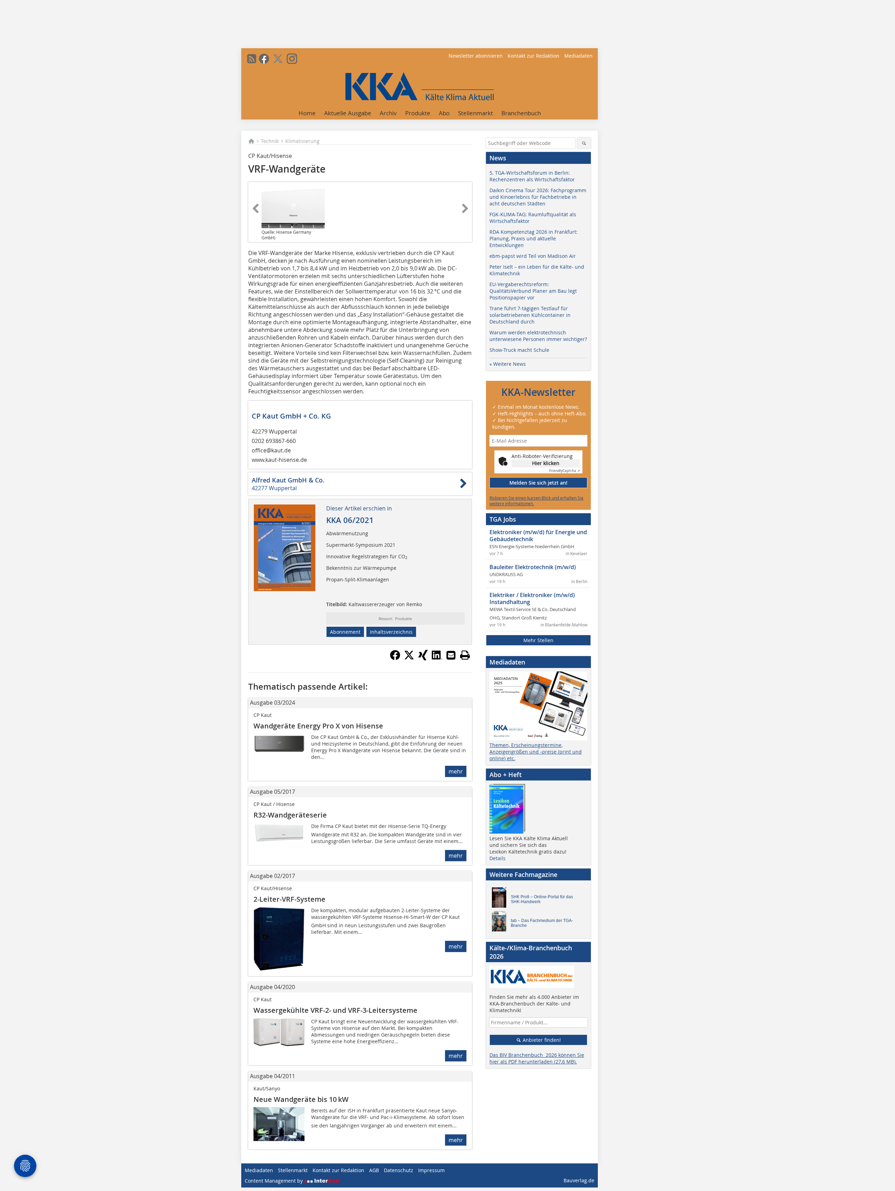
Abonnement (345, 632)
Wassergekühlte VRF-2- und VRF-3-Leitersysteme (335, 1010)
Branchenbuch (521, 113)
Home (307, 113)
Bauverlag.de (579, 1180)
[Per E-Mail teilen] (451, 655)
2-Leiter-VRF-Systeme (289, 899)
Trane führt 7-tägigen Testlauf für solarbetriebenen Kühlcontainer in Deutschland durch (530, 315)
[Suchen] (584, 143)
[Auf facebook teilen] (395, 658)
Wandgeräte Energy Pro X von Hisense (318, 726)
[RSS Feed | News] (251, 59)
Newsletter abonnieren (476, 55)
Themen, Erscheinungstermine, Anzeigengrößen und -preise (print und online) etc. (535, 752)
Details (497, 858)
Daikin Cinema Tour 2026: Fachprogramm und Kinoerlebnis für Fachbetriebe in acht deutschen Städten (537, 197)
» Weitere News (507, 364)
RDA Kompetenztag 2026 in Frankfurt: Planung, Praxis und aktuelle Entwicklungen (533, 238)
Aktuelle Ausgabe (347, 113)
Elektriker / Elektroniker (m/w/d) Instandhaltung (532, 598)
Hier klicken (545, 463)
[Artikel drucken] (465, 655)
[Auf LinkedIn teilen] (437, 658)
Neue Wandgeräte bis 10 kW (301, 1099)
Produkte (417, 113)
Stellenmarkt (475, 113)
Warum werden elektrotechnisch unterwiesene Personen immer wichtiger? (538, 335)
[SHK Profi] (501, 899)
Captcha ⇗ (564, 471)
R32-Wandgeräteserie (290, 815)
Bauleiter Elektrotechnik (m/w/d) (532, 567)
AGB (374, 1170)
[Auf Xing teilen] (423, 658)
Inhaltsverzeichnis (391, 632)
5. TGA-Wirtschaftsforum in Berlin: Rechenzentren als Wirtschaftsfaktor (532, 176)
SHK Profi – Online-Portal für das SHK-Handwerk (542, 899)
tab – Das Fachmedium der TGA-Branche (542, 923)
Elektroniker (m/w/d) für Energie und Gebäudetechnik (538, 535)
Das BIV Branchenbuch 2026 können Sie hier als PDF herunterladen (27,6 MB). (536, 1058)
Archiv (388, 113)
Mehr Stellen (538, 640)
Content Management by (274, 1180)
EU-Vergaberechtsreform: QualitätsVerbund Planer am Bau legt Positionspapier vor (533, 291)
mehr (456, 771)
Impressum (431, 1170)
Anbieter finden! (541, 1040)
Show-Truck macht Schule (519, 350)
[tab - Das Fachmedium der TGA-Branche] (501, 923)
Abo (444, 113)
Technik (270, 141)
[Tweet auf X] (409, 658)
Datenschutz (398, 1170)
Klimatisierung (302, 141)
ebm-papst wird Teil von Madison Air (532, 256)
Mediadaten (578, 55)
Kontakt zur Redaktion (533, 55)
